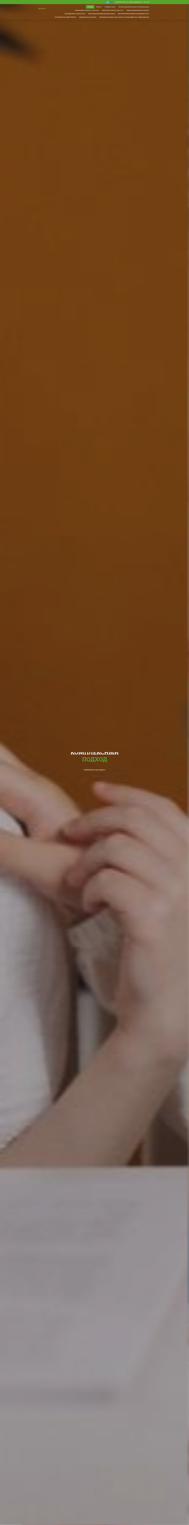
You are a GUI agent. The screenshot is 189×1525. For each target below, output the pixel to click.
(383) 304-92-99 (120, 2)
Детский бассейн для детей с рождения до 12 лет (133, 13)
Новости (98, 7)
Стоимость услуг (110, 7)
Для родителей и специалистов (75, 13)
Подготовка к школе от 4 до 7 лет (112, 10)
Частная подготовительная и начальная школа (133, 7)
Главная (90, 7)
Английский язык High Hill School (65, 17)
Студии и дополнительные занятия (137, 10)
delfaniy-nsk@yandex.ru (135, 2)
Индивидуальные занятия (87, 17)
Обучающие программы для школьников (101, 13)
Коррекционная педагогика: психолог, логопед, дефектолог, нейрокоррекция (124, 17)
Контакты (147, 2)
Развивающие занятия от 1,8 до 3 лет (87, 10)
